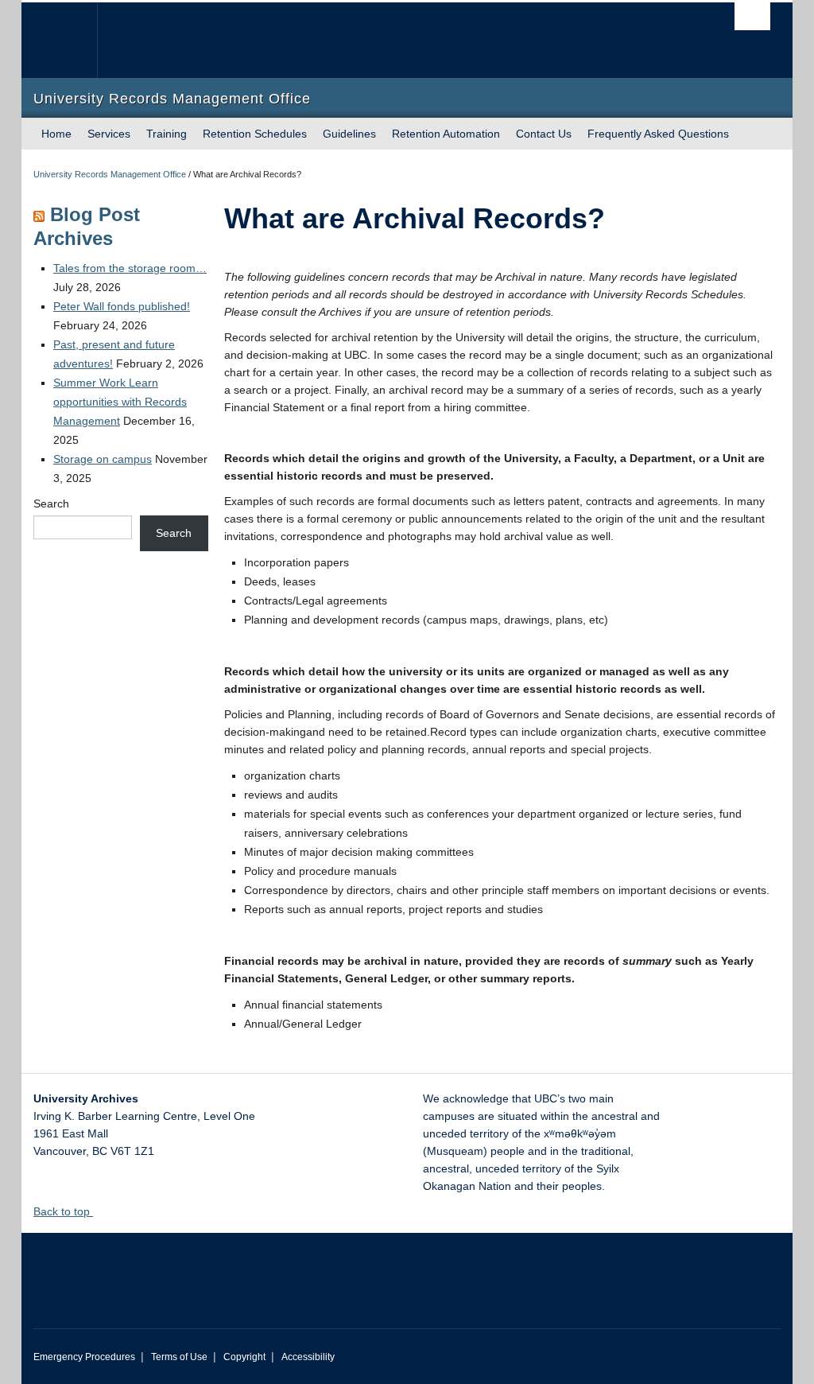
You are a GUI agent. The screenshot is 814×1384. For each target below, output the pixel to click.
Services (108, 133)
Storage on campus (102, 459)
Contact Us (544, 133)
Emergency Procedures (84, 1357)
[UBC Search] (752, 16)
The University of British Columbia (71, 40)
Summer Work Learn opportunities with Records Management (120, 401)
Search (51, 503)
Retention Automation (446, 133)
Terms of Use (179, 1357)
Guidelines (349, 133)
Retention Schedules (255, 133)
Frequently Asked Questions (658, 133)
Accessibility (308, 1357)
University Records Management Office (109, 174)
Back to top (63, 1211)
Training (166, 133)
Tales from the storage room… (130, 268)
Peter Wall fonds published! (121, 306)
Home (56, 133)
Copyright (244, 1357)
